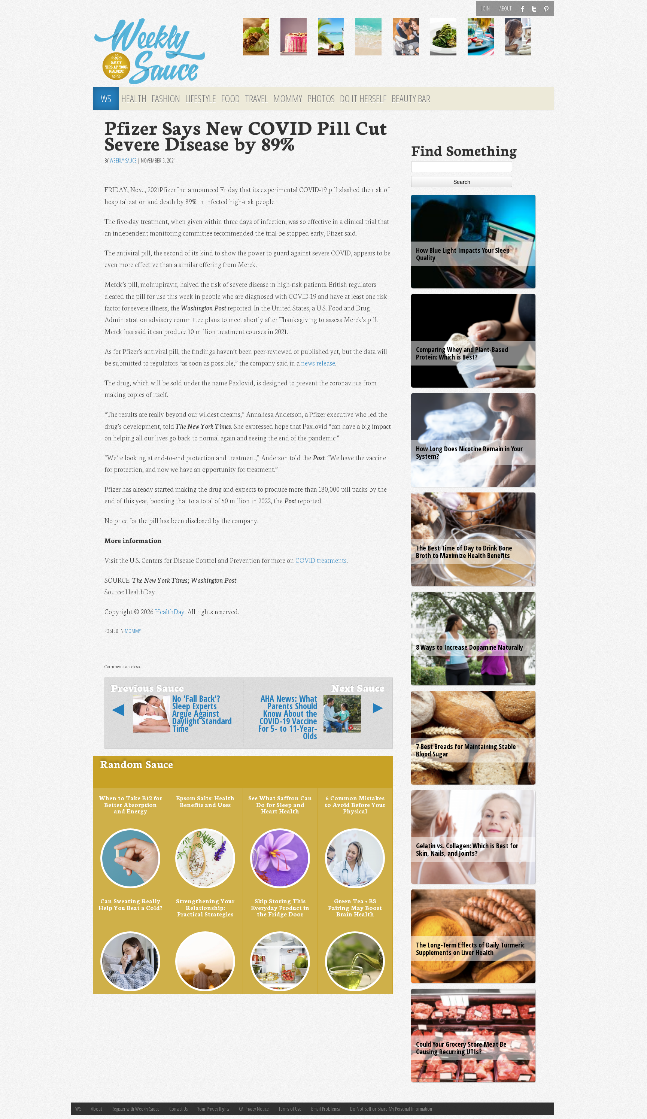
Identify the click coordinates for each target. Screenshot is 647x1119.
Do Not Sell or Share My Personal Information (391, 1108)
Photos (321, 98)
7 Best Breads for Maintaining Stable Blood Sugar (466, 750)
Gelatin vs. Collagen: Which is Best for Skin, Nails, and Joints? (467, 849)
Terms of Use (290, 1108)
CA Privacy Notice (254, 1108)
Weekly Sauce (123, 160)
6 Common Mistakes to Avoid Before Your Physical (355, 804)
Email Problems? (325, 1108)
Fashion (166, 98)
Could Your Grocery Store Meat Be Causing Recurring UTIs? (461, 1048)
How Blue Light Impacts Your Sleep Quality (463, 254)
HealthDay (170, 611)
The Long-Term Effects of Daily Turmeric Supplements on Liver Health (470, 948)
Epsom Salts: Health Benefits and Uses (205, 801)
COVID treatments (321, 560)
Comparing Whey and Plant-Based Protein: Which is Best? (462, 353)
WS (106, 98)
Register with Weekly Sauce (136, 1108)
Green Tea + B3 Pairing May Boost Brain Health (355, 907)
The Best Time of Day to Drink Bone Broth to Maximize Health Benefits (464, 551)
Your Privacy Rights (213, 1108)
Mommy (287, 98)
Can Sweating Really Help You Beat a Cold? (130, 904)
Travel (256, 98)
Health (133, 98)
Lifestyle (200, 98)
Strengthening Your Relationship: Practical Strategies (205, 907)
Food (230, 98)
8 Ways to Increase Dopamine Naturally (469, 647)
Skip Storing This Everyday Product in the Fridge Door (280, 907)
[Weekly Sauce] (162, 51)
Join (486, 8)
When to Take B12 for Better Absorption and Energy (130, 804)
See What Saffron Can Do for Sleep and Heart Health (280, 804)
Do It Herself (363, 98)
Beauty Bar (411, 98)
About (505, 8)
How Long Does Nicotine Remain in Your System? (469, 452)
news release (318, 362)
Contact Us (178, 1108)
